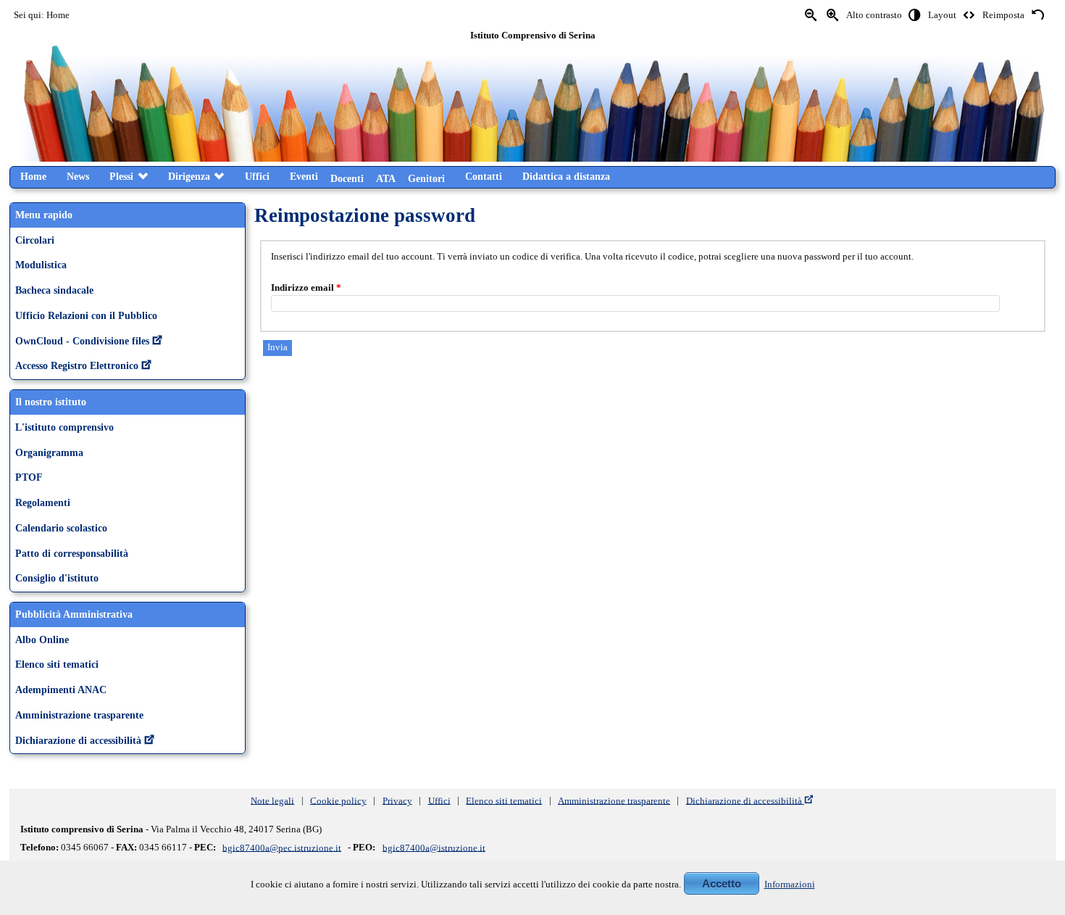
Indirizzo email (306, 288)
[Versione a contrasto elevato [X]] (915, 15)
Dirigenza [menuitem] (189, 176)
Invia (277, 347)
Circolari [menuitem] (34, 240)
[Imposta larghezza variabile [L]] (969, 15)
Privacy (397, 800)
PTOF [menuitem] (29, 477)
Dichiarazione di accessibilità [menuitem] (78, 740)
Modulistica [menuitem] (41, 264)
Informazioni (789, 884)
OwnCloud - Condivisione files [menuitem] (82, 341)
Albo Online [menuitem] (42, 639)
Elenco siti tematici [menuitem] (57, 664)
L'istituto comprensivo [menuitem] (64, 427)
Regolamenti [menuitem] (42, 502)
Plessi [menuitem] (121, 176)
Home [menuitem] (33, 176)
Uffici (439, 800)
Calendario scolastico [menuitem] (61, 528)
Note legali (272, 800)
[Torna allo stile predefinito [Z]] (1037, 15)
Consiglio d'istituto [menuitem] (57, 578)
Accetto (721, 883)
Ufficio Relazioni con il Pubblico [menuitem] (86, 315)
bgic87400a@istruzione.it (434, 847)
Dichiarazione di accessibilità (744, 800)
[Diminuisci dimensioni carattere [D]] (811, 15)
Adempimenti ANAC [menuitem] (60, 689)
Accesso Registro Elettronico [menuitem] (76, 365)
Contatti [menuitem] (483, 176)
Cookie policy (338, 800)
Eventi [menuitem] (304, 176)
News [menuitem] (78, 176)
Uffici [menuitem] (257, 176)
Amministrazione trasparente (614, 800)
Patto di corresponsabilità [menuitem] (71, 553)
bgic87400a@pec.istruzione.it (281, 847)
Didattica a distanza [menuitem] (566, 176)
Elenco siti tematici (504, 800)
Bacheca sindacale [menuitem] (54, 290)
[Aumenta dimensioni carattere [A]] (833, 15)
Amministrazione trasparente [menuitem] (79, 715)
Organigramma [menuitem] (49, 452)
